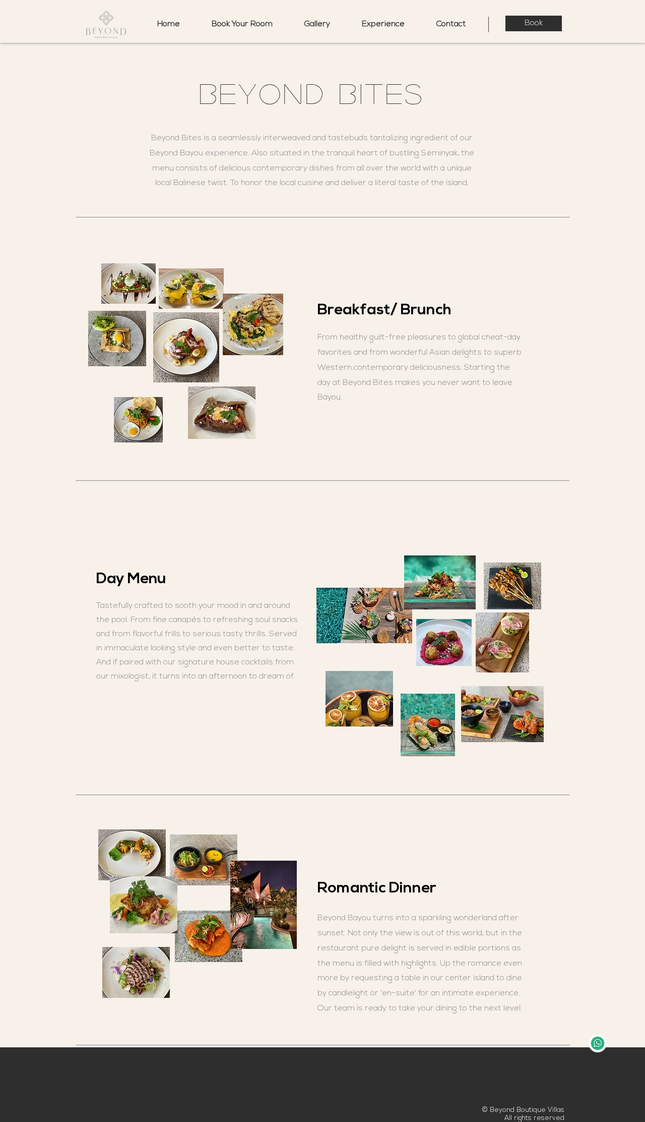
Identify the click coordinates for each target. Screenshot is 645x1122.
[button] (383, 24)
